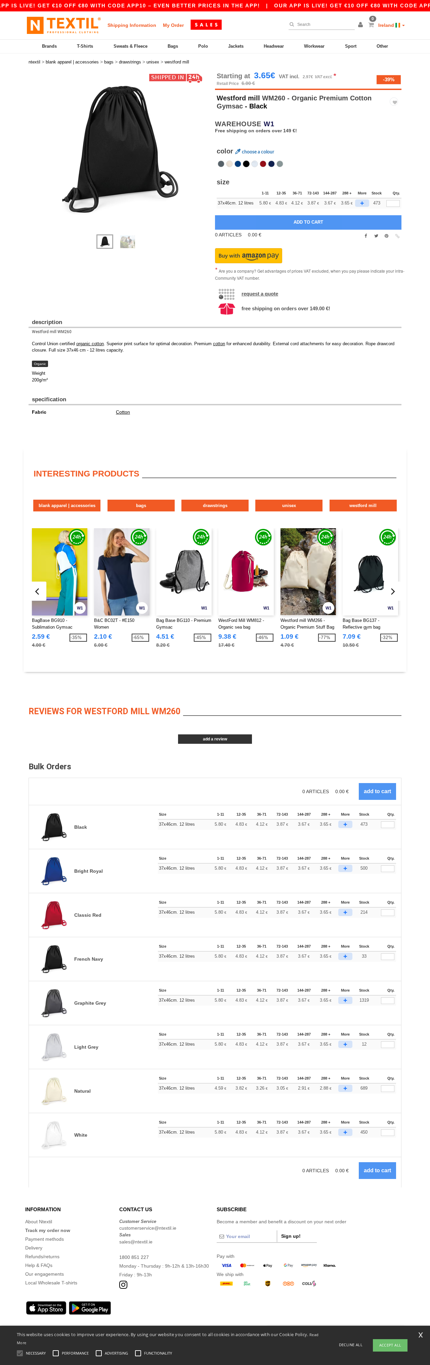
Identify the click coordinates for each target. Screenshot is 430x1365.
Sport (350, 46)
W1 (269, 124)
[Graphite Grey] (221, 164)
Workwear (314, 46)
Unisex (289, 505)
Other (382, 46)
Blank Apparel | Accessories (67, 505)
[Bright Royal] (237, 164)
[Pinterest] (386, 236)
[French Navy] (271, 164)
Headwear (274, 46)
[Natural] (229, 164)
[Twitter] (376, 236)
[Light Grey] (279, 164)
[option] (119, 148)
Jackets (236, 46)
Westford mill (238, 98)
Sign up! (291, 1236)
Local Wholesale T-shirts (51, 1282)
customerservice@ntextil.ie (147, 1228)
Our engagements (44, 1274)
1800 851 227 (134, 1257)
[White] (254, 164)
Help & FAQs (38, 1265)
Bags (173, 46)
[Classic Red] (263, 164)
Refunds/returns (42, 1256)
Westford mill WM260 (52, 331)
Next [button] (33, 157)
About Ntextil (38, 1221)
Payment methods (44, 1239)
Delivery (33, 1247)
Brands (49, 46)
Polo (203, 46)
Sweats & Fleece (130, 46)
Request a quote (260, 294)
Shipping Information (132, 25)
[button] (361, 25)
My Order (173, 25)
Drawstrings (215, 505)
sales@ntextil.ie (136, 1241)
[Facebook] (366, 236)
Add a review (215, 739)
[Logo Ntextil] (64, 25)
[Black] (246, 164)
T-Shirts (85, 46)
